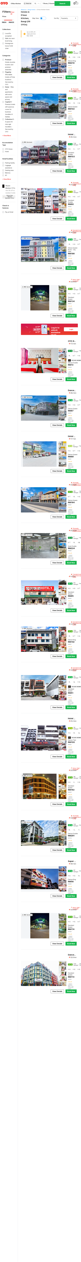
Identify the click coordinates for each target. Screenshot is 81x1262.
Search (62, 3)
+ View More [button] (6, 135)
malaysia (23, 9)
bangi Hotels (31, 9)
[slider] (3, 20)
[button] (13, 13)
